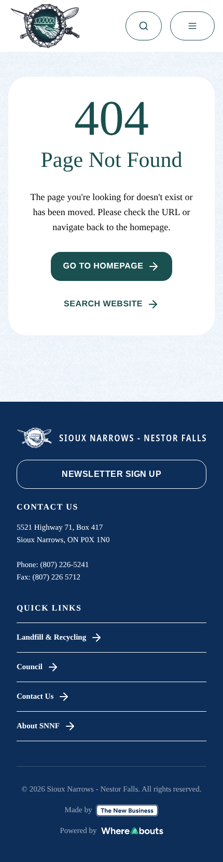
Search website (103, 304)
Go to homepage (103, 266)
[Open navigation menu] (192, 25)
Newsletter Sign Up (111, 474)
